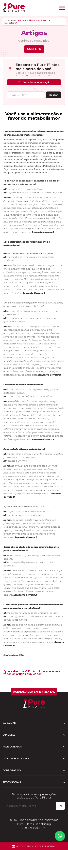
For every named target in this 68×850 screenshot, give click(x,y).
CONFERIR (34, 49)
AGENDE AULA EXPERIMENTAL (34, 691)
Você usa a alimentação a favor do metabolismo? (34, 116)
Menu (62, 8)
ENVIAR (60, 806)
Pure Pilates (14, 7)
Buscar (53, 94)
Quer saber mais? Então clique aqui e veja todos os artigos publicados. (31, 673)
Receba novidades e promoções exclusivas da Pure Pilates (34, 796)
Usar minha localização (34, 82)
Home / (7, 20)
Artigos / (14, 20)
